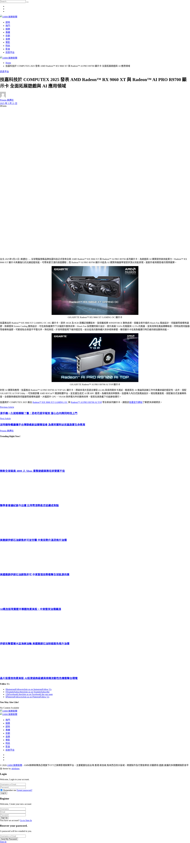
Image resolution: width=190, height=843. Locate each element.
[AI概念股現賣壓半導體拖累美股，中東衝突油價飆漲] (95, 591)
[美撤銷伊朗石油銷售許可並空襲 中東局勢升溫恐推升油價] (95, 522)
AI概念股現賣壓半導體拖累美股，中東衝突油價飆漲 (30, 609)
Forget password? (24, 790)
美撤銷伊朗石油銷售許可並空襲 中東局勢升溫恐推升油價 (33, 540)
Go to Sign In (26, 820)
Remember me (9, 790)
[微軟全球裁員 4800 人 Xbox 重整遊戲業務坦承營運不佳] (95, 453)
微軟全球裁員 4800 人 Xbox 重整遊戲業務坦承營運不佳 (32, 470)
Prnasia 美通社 (7, 100)
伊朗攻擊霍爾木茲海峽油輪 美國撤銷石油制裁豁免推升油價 (34, 643)
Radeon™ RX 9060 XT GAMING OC (50, 402)
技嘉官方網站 (135, 402)
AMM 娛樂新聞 (14, 765)
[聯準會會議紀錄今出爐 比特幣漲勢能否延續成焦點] (95, 488)
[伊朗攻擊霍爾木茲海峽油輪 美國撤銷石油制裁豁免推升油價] (95, 626)
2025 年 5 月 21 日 (8, 103)
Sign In (3, 841)
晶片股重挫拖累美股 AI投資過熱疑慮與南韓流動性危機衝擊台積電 (39, 678)
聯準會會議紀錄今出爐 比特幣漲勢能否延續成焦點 (29, 505)
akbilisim (15, 768)
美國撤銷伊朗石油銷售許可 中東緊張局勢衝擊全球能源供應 (34, 574)
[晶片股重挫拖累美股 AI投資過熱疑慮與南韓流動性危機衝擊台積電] (95, 660)
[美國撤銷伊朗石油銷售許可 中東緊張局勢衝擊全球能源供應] (95, 557)
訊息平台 (4, 71)
